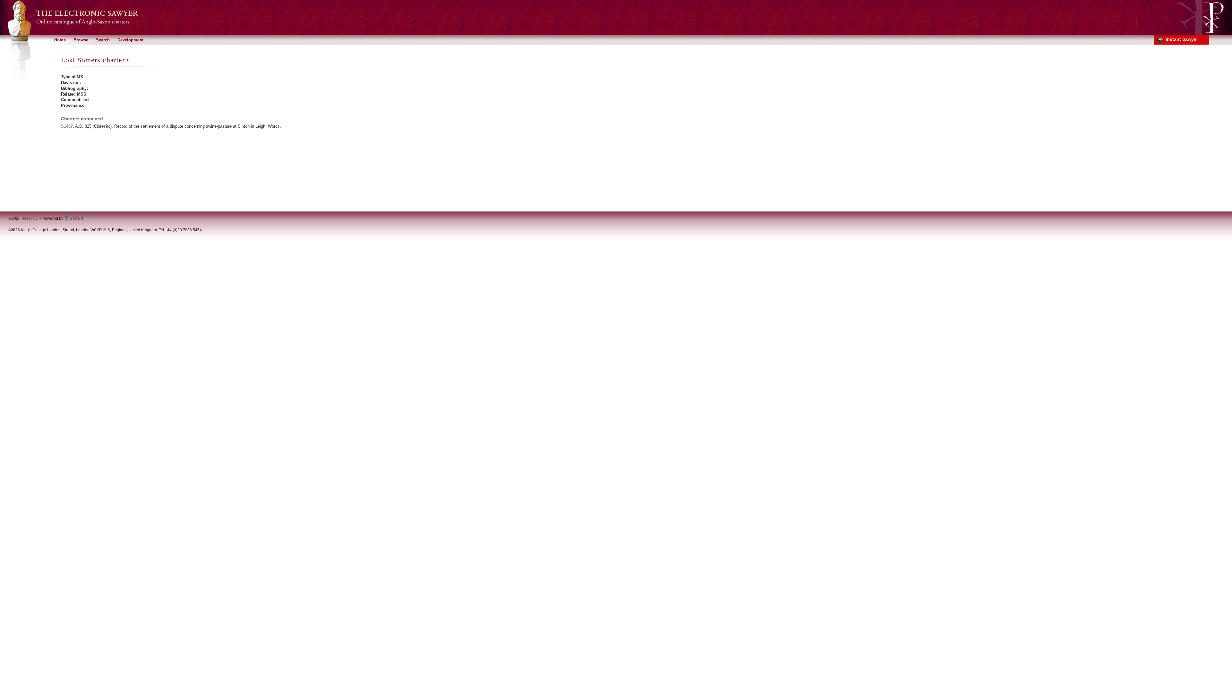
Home (60, 40)
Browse (80, 40)
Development (130, 40)
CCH (37, 218)
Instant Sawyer (1182, 39)
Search (103, 40)
